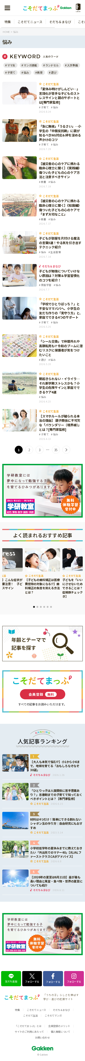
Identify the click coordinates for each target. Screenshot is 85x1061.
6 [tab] (51, 607)
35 (56, 450)
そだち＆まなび (60, 21)
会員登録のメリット (59, 1026)
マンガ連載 (30, 65)
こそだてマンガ (53, 1015)
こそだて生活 (30, 1015)
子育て (11, 72)
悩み (26, 72)
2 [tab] (37, 607)
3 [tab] (41, 607)
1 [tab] (34, 607)
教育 (40, 72)
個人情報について (60, 1031)
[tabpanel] (42, 571)
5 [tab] (48, 607)
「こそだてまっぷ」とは (28, 1026)
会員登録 (41, 694)
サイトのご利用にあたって (29, 1031)
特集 (8, 21)
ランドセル (52, 65)
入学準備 (72, 65)
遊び (53, 72)
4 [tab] (44, 607)
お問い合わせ (42, 1037)
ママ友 (11, 65)
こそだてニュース (30, 21)
